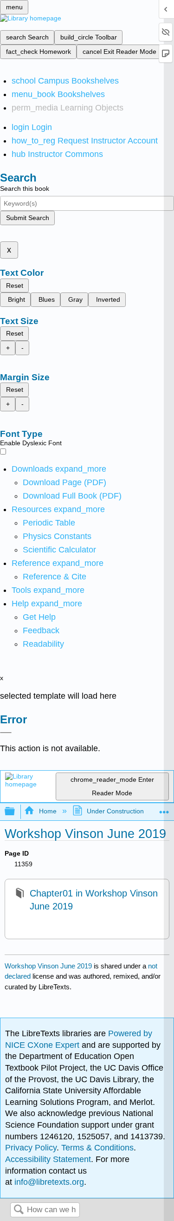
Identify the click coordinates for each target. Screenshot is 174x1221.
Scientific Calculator (59, 549)
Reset (14, 285)
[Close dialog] (6, 732)
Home (47, 811)
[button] (41, 630)
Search (18, 1210)
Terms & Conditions (97, 1147)
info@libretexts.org (48, 1182)
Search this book (24, 188)
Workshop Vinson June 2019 (48, 966)
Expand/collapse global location (164, 809)
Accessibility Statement (48, 1159)
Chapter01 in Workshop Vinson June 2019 (94, 899)
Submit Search (27, 217)
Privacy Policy (31, 1147)
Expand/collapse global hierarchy (16, 812)
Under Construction (115, 811)
